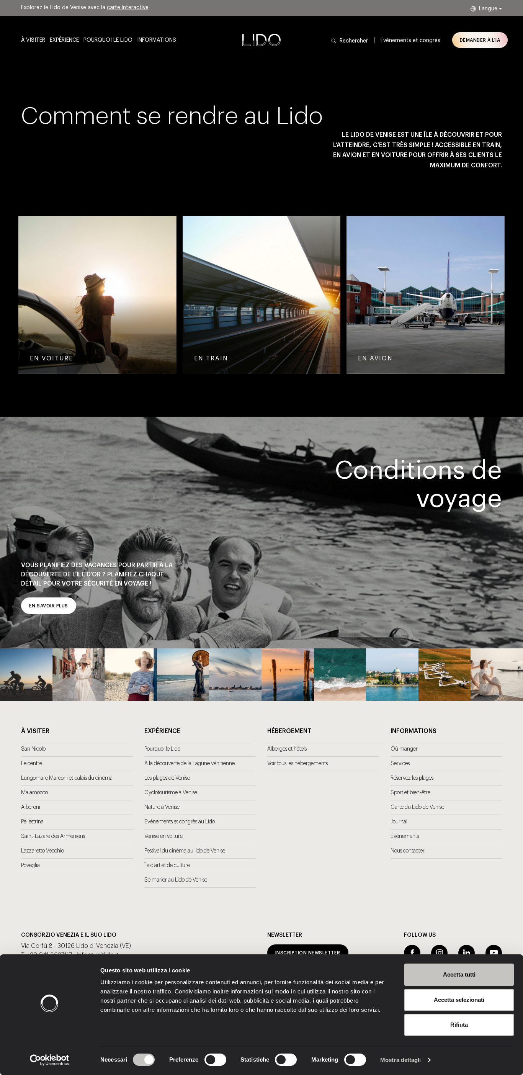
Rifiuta (459, 1024)
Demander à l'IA (480, 40)
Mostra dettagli (400, 1060)
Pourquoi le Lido (107, 40)
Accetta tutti (459, 974)
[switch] (206, 1060)
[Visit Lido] (261, 40)
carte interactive (128, 7)
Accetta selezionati (459, 999)
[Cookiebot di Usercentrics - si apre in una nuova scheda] (49, 1060)
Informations (156, 40)
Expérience (64, 40)
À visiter (33, 40)
